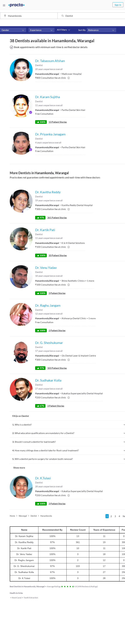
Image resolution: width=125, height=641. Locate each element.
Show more (19, 467)
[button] (13, 30)
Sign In (118, 4)
